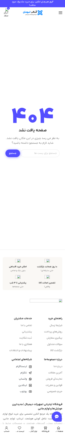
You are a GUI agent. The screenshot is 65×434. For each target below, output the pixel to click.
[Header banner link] (32, 3)
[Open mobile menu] (60, 12)
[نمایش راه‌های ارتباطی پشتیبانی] (57, 417)
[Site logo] (32, 13)
